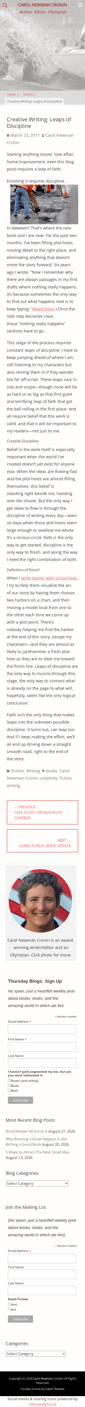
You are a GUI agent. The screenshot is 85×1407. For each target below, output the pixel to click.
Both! (14, 1090)
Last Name (16, 1056)
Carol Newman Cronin (42, 4)
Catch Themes (54, 1389)
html (14, 1304)
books (51, 770)
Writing (33, 770)
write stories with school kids (49, 578)
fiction (66, 778)
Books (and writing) (25, 1081)
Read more (44, 309)
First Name (17, 1039)
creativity (48, 778)
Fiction (29, 94)
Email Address (19, 1021)
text (13, 1309)
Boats (15, 1086)
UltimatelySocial (42, 1404)
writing (13, 785)
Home (12, 94)
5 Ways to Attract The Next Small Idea (37, 1152)
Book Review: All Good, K (26, 1131)
